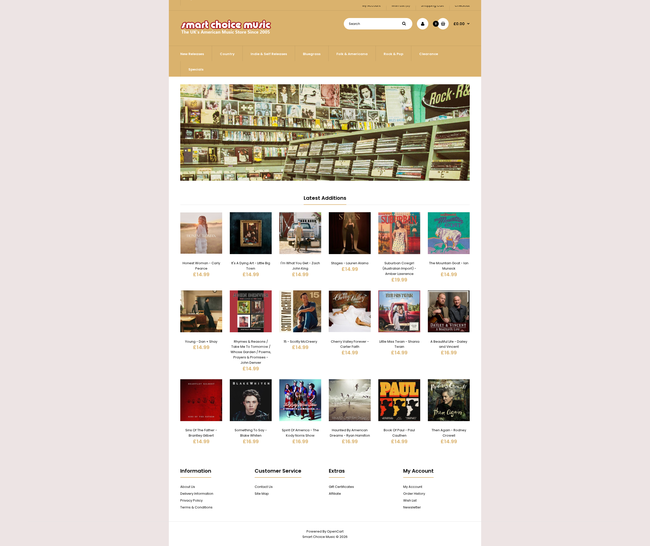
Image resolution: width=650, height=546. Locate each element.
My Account (412, 486)
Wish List (410, 500)
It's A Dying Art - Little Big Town (250, 266)
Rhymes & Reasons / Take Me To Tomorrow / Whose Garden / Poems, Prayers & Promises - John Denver (251, 352)
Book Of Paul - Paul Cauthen (399, 433)
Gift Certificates (341, 486)
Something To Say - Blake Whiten (251, 433)
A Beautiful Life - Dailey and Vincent (448, 344)
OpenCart (335, 531)
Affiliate (335, 493)
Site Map (262, 493)
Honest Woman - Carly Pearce (201, 266)
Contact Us (264, 486)
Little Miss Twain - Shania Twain (399, 344)
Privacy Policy (191, 500)
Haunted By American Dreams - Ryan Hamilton (350, 433)
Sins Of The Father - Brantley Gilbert (201, 433)
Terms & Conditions (196, 507)
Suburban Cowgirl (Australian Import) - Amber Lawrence (399, 268)
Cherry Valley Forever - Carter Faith (350, 344)
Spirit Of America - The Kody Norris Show (300, 433)
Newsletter (412, 507)
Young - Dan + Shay (201, 341)
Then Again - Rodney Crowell (449, 433)
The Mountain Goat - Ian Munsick (448, 266)
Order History (414, 493)
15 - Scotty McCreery (300, 341)
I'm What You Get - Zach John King (300, 266)
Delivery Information (196, 493)
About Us (187, 486)
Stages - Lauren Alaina (349, 263)
